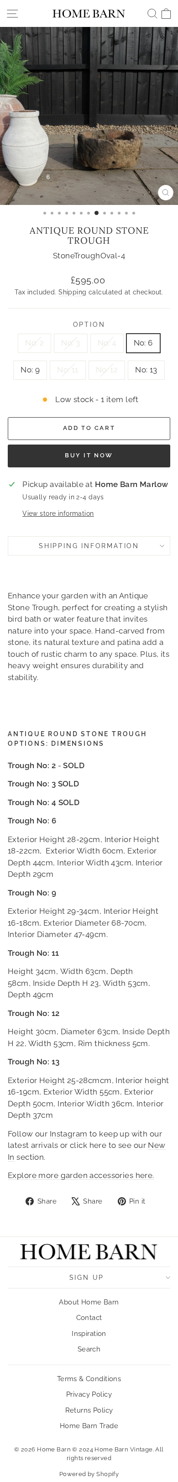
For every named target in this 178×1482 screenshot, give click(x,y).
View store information (58, 513)
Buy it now (89, 455)
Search (89, 1349)
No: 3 (70, 342)
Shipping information (89, 546)
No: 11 (68, 369)
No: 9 (30, 369)
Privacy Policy (89, 1394)
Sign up (87, 1277)
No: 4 (107, 342)
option (89, 324)
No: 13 (146, 369)
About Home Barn (89, 1302)
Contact (89, 1318)
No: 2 (34, 342)
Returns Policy (89, 1410)
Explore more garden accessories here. (81, 1175)
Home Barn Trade (89, 1426)
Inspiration (89, 1334)
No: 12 (107, 369)
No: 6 (143, 342)
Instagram (69, 1133)
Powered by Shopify (89, 1474)
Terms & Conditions (89, 1379)
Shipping (72, 292)
